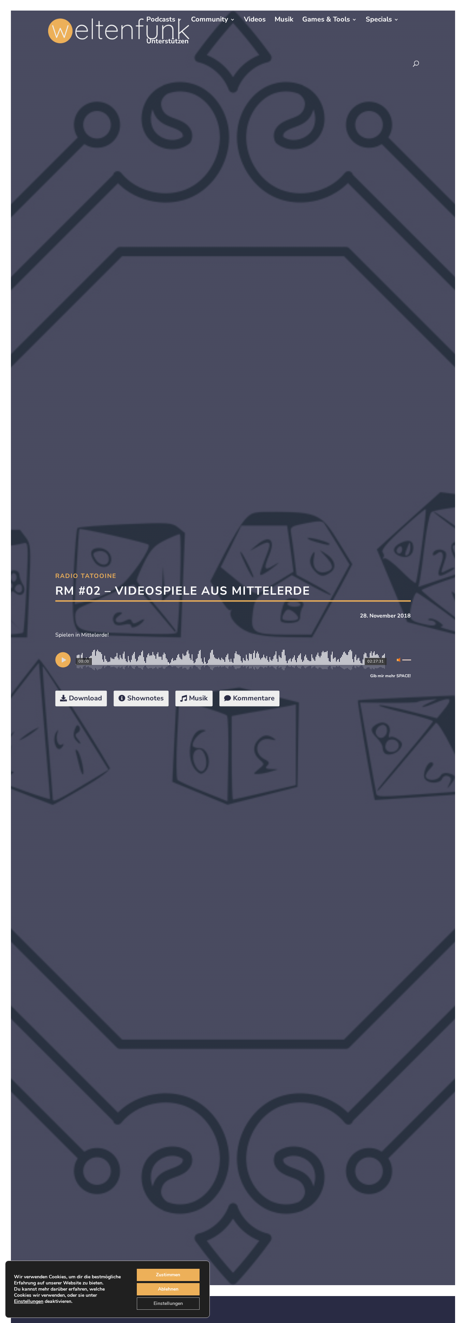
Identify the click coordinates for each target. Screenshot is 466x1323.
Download (85, 698)
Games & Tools (326, 20)
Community (209, 20)
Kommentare (254, 698)
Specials (379, 20)
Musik (284, 20)
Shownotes (145, 698)
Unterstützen (167, 42)
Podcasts (160, 20)
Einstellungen (28, 1301)
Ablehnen (168, 1289)
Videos (255, 20)
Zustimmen (168, 1275)
